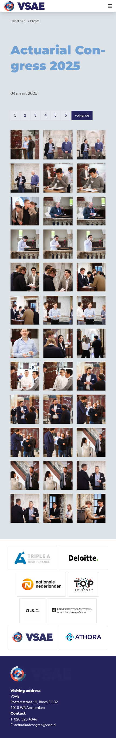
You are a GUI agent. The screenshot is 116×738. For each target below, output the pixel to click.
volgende (82, 115)
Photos (34, 21)
